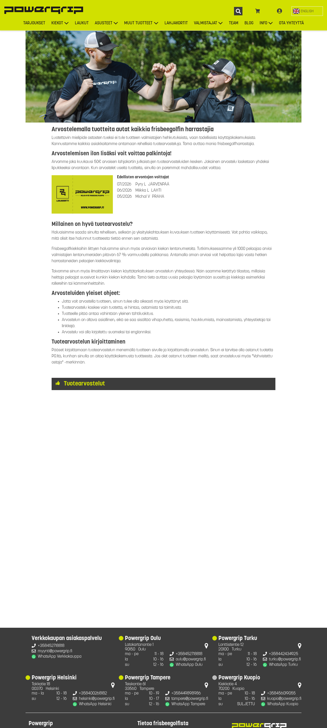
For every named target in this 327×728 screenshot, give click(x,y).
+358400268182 (93, 693)
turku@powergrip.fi (285, 659)
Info (263, 23)
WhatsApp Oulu (189, 665)
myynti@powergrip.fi (55, 651)
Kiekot (57, 23)
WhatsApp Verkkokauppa (59, 657)
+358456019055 (281, 693)
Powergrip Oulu (143, 639)
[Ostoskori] (257, 11)
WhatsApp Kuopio (282, 704)
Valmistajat (205, 23)
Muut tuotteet (138, 23)
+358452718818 (51, 646)
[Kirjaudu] (279, 11)
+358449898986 (186, 693)
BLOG (248, 23)
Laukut (82, 23)
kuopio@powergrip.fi (284, 699)
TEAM (233, 23)
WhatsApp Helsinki (95, 704)
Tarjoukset (34, 23)
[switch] (307, 11)
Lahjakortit (176, 23)
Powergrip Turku (237, 639)
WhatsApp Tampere (188, 704)
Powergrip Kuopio (239, 678)
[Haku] (238, 11)
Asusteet (103, 23)
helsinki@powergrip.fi (97, 699)
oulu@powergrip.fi (191, 659)
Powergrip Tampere (147, 678)
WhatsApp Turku (283, 665)
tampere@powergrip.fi (189, 699)
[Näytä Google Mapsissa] (206, 647)
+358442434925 (283, 654)
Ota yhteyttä (291, 23)
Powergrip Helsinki (54, 678)
